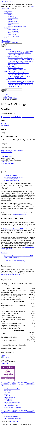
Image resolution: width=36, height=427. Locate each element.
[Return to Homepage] (5, 357)
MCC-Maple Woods (14, 33)
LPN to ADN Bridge (10, 98)
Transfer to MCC (20, 51)
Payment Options (23, 69)
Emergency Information (19, 84)
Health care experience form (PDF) (14, 261)
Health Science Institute (19, 214)
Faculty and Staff (13, 19)
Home (6, 94)
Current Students (13, 18)
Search (3, 44)
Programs (7, 96)
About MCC (8, 79)
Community (11, 16)
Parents (10, 24)
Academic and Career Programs (17, 58)
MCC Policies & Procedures (12, 418)
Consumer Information (11, 416)
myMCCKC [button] (8, 11)
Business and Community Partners (18, 26)
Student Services (13, 73)
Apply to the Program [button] (16, 150)
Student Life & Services (11, 71)
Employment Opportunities (12, 402)
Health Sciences (5, 124)
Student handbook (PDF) (11, 257)
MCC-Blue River (13, 29)
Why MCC (11, 81)
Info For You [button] (8, 13)
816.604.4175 (5, 161)
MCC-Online (12, 34)
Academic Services (20, 76)
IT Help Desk (8, 399)
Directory (7, 395)
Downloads (4, 253)
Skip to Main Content (7, 1)
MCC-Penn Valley (13, 36)
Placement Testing (20, 53)
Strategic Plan (15, 86)
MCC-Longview (13, 31)
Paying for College (9, 66)
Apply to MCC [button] (5, 150)
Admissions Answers (10, 175)
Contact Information (6, 152)
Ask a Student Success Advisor (13, 177)
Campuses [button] (7, 28)
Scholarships (14, 69)
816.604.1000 (5, 363)
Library (15, 64)
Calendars (23, 78)
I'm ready (3, 355)
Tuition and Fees (13, 68)
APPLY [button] (9, 42)
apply (9, 8)
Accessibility (8, 404)
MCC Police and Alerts (11, 405)
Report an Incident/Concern (12, 407)
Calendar (7, 392)
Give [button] (5, 38)
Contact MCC (8, 390)
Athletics (17, 78)
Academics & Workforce (11, 56)
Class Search (21, 59)
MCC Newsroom (9, 397)
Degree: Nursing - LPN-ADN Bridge (12, 117)
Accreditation (8, 400)
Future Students (12, 21)
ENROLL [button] (15, 42)
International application (11, 179)
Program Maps (5, 125)
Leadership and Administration (24, 81)
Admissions (7, 49)
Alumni (10, 14)
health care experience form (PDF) (13, 229)
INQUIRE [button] (4, 42)
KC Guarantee (19, 54)
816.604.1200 (14, 421)
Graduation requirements (11, 180)
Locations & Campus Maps (12, 389)
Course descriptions (28, 117)
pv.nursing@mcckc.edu (7, 163)
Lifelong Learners (13, 23)
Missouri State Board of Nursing (10, 274)
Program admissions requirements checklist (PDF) (19, 256)
